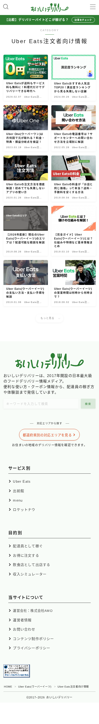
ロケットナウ (24, 510)
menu (18, 500)
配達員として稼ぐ (28, 546)
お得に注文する (26, 555)
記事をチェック (83, 20)
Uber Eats (22, 481)
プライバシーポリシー (31, 648)
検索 (88, 403)
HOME (8, 686)
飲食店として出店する (31, 565)
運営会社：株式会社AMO (32, 611)
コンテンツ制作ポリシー (33, 639)
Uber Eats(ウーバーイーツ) (35, 686)
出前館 (18, 491)
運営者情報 (22, 620)
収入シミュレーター (30, 574)
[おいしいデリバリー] (50, 7)
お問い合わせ (24, 629)
